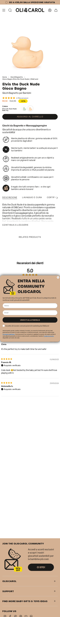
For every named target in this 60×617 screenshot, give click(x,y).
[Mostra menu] (4, 10)
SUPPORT (8, 591)
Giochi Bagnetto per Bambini (16, 93)
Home (4, 77)
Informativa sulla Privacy (9, 334)
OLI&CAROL (9, 581)
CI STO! (41, 567)
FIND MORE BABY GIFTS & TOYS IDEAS (24, 601)
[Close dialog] (58, 277)
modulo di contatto (49, 336)
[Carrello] (56, 10)
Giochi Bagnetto (16, 77)
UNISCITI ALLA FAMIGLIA (30, 320)
